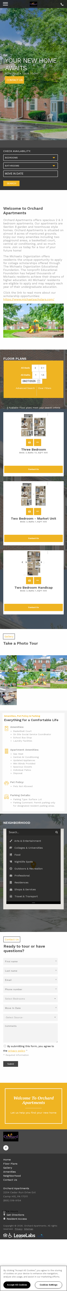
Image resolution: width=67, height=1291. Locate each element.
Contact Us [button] (33, 469)
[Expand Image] (8, 663)
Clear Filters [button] (44, 388)
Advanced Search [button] (25, 388)
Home (7, 1159)
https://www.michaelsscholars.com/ (28, 299)
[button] (29, 442)
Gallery (7, 1167)
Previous (24, 425)
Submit (10, 1064)
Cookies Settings (48, 1285)
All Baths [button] (25, 375)
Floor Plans (10, 1163)
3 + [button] (42, 368)
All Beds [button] (25, 368)
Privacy (18, 1229)
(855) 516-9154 (61, 3)
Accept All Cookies (17, 1285)
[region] (33, 1278)
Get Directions (15, 1214)
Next (43, 425)
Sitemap (28, 1229)
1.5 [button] (42, 375)
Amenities (9, 1171)
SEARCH (11, 183)
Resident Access (17, 1218)
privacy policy (16, 1050)
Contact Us (14, 79)
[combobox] (30, 157)
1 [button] (35, 375)
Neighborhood (12, 1175)
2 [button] (35, 368)
